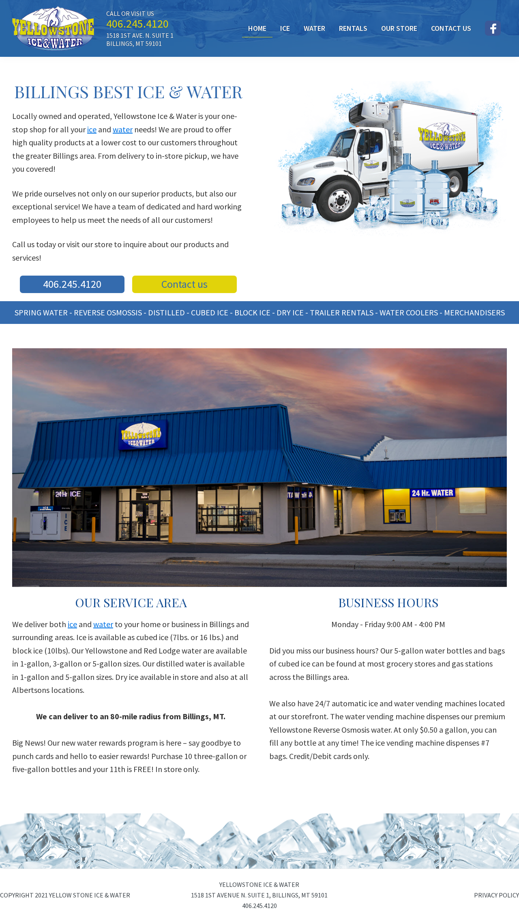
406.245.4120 (137, 23)
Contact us (184, 284)
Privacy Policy (496, 895)
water (123, 129)
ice (92, 129)
